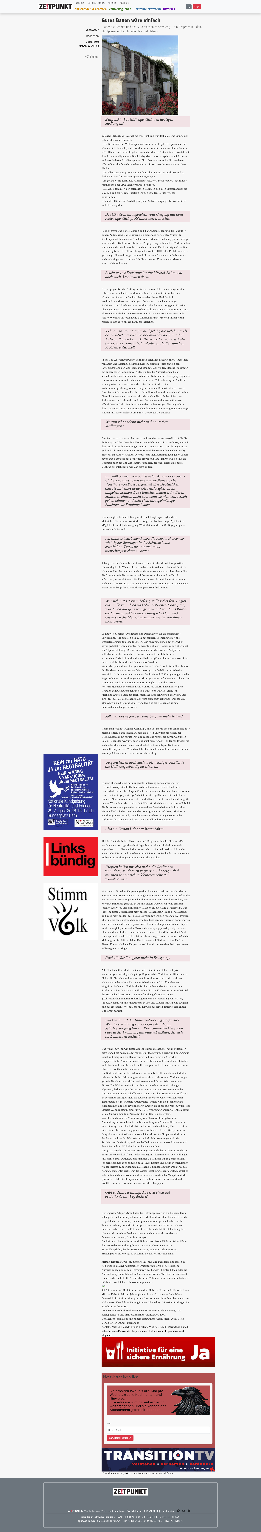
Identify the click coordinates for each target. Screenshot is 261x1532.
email (109, 1424)
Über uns (124, 3)
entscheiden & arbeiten (91, 9)
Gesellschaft (92, 42)
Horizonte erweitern (147, 9)
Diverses (169, 9)
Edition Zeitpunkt (96, 3)
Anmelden (108, 1473)
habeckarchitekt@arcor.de (116, 1331)
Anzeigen (112, 3)
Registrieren (126, 1473)
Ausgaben (79, 3)
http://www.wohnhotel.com (147, 1331)
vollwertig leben (120, 9)
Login (196, 7)
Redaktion (92, 36)
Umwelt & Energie (89, 46)
